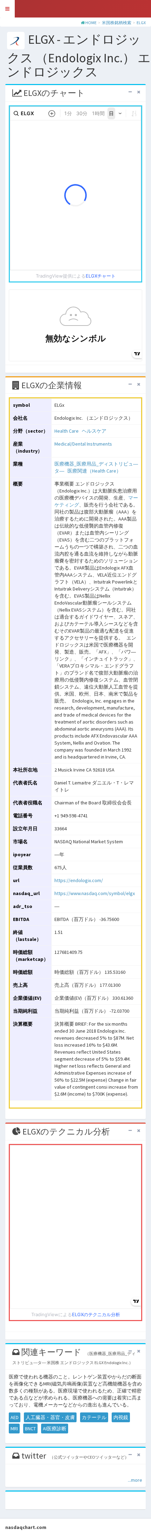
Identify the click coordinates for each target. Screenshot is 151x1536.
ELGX (141, 22)
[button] (7, 9)
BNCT (30, 1428)
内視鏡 (120, 1417)
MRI (14, 1428)
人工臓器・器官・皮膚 (50, 1417)
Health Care (66, 431)
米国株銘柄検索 (116, 22)
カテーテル (94, 1417)
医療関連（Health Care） (94, 471)
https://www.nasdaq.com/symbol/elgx (94, 893)
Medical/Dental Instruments (83, 444)
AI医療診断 (54, 1428)
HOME (91, 22)
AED (15, 1417)
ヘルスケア (94, 431)
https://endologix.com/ (78, 880)
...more (135, 1480)
